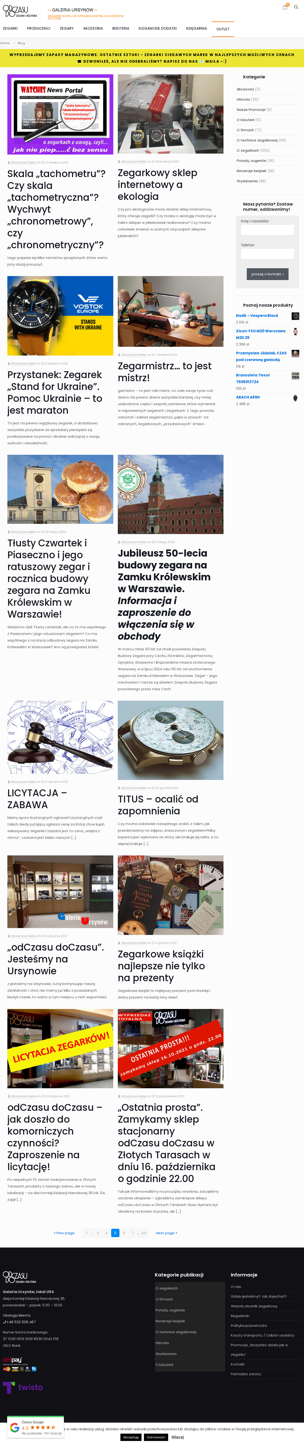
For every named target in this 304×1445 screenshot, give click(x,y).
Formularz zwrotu (246, 1373)
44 (143, 1232)
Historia (243, 99)
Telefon (247, 245)
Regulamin (240, 1315)
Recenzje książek (251, 170)
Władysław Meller (23, 162)
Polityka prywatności (249, 1325)
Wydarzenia (247, 180)
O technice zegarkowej (257, 140)
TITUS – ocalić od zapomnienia (158, 805)
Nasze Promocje (251, 109)
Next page (165, 1232)
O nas (236, 1286)
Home (5, 43)
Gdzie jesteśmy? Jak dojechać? (259, 1296)
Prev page (66, 1232)
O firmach (245, 129)
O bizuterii (245, 119)
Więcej (177, 1437)
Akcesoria (245, 89)
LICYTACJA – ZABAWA (37, 799)
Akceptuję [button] (131, 1437)
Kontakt (238, 1364)
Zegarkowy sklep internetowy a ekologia (157, 184)
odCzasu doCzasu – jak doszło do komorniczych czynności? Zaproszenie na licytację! (55, 1137)
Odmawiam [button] (156, 1437)
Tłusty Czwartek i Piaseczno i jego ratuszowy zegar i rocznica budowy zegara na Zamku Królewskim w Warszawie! (48, 578)
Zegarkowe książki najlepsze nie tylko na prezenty (161, 966)
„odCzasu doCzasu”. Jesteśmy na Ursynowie (55, 959)
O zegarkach (248, 150)
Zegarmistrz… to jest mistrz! (165, 372)
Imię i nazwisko (255, 221)
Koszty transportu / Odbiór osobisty (262, 1335)
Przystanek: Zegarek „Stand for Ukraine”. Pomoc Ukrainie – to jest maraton (54, 392)
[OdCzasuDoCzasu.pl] (20, 10)
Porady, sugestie (251, 160)
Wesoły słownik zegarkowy (254, 1306)
